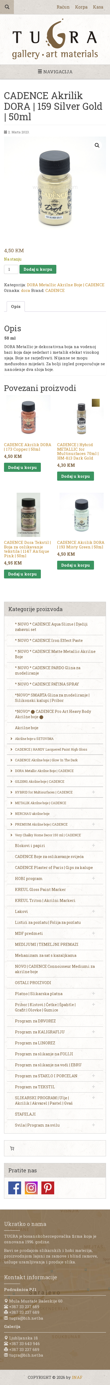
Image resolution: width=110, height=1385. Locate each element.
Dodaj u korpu (37, 269)
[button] (97, 145)
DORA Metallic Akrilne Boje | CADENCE (65, 284)
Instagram (31, 1187)
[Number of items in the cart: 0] (12, 1148)
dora (25, 290)
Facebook (14, 1187)
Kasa (98, 7)
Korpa (81, 7)
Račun (63, 7)
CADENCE (55, 290)
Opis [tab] (16, 306)
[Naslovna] (55, 38)
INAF (77, 1377)
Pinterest (47, 1187)
